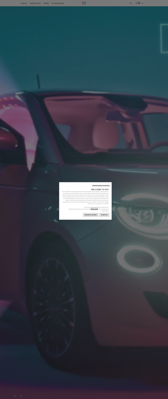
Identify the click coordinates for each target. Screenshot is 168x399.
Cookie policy (94, 209)
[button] (101, 185)
